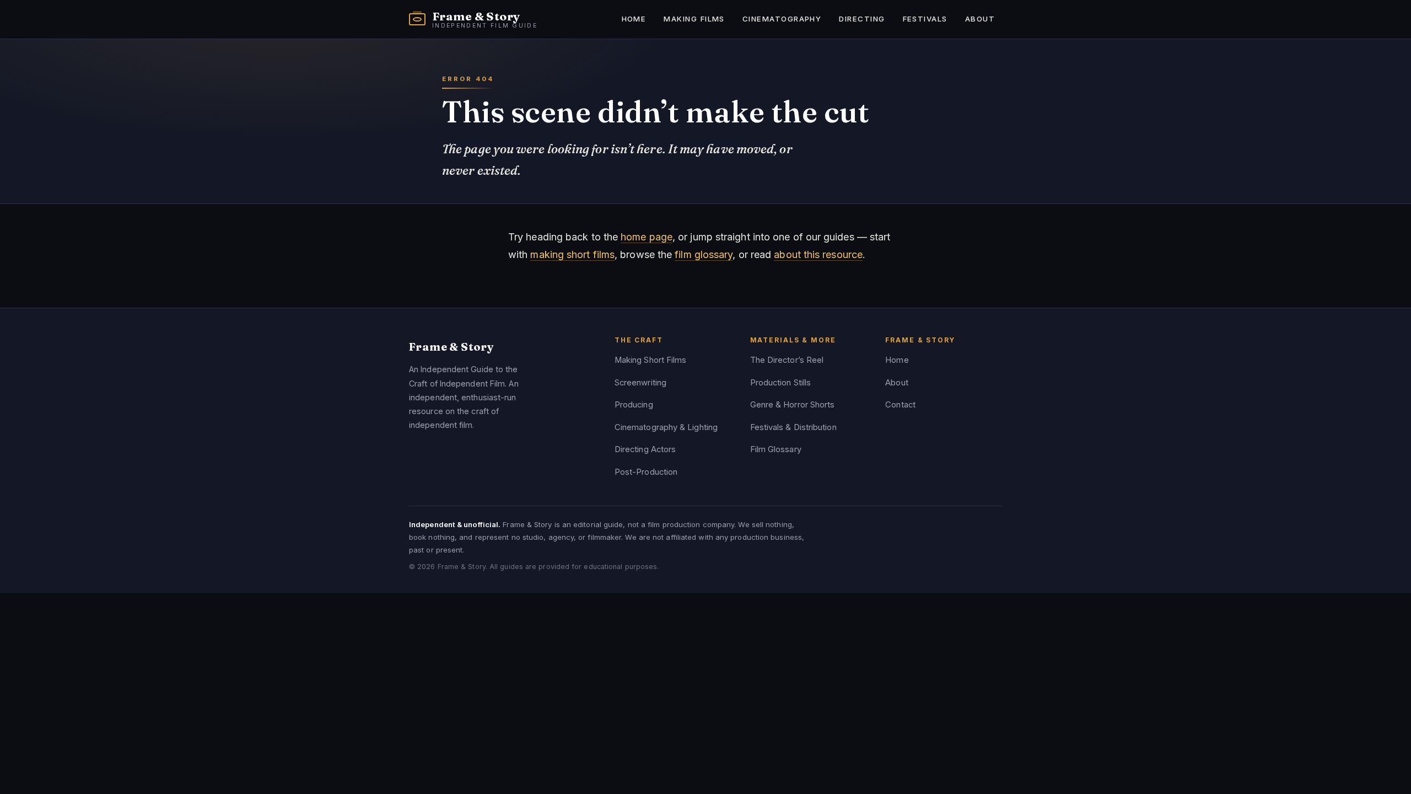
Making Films (694, 18)
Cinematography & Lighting (666, 427)
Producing (634, 405)
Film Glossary (775, 449)
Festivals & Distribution (793, 427)
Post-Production (646, 472)
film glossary (704, 254)
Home (634, 18)
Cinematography (781, 18)
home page (646, 237)
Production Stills (780, 383)
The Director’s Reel (787, 360)
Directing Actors (645, 449)
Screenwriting (640, 383)
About (980, 18)
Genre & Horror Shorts (792, 405)
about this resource (818, 254)
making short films (572, 254)
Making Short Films (651, 360)
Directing (862, 18)
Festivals (925, 18)
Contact (900, 405)
